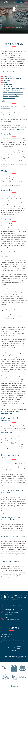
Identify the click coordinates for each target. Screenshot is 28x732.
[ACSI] (22, 668)
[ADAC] (14, 668)
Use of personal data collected (12, 78)
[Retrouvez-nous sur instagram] (5, 2)
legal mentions (5, 108)
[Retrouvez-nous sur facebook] (2, 2)
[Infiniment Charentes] (22, 677)
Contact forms (7, 84)
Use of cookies (7, 86)
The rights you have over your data (13, 92)
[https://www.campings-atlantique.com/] (14, 686)
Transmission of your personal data (13, 94)
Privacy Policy (16, 657)
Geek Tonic (14, 659)
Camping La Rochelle (10, 27)
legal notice (22, 572)
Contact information (9, 98)
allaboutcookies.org (20, 252)
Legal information (7, 657)
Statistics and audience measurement (14, 88)
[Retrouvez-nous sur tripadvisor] (7, 2)
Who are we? (7, 76)
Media (5, 82)
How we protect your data (11, 96)
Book (20, 2)
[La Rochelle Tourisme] (14, 677)
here (12, 443)
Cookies (17, 129)
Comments (6, 80)
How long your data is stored (11, 90)
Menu (3, 13)
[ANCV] (5, 668)
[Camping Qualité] (5, 677)
